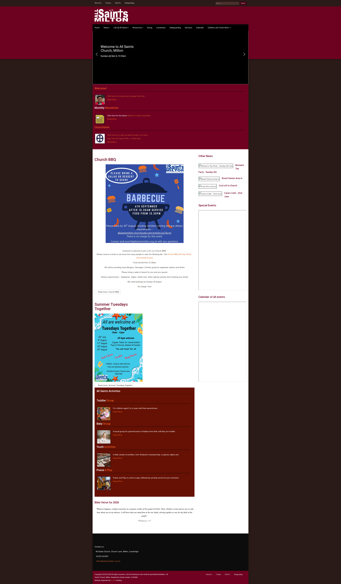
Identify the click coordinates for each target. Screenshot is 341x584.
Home (97, 28)
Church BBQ (105, 159)
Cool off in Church (228, 185)
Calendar (200, 28)
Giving (149, 28)
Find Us (118, 3)
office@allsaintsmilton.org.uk (108, 561)
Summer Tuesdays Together (111, 306)
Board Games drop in (232, 178)
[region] (170, 54)
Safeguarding (129, 3)
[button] (97, 54)
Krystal (113, 580)
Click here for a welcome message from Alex (126, 96)
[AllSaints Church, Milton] (111, 15)
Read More (112, 99)
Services (188, 28)
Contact (108, 3)
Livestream (161, 28)
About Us (98, 3)
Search (243, 3)
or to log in (143, 135)
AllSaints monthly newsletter (139, 115)
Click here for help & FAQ (118, 138)
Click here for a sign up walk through (122, 135)
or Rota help (135, 138)
